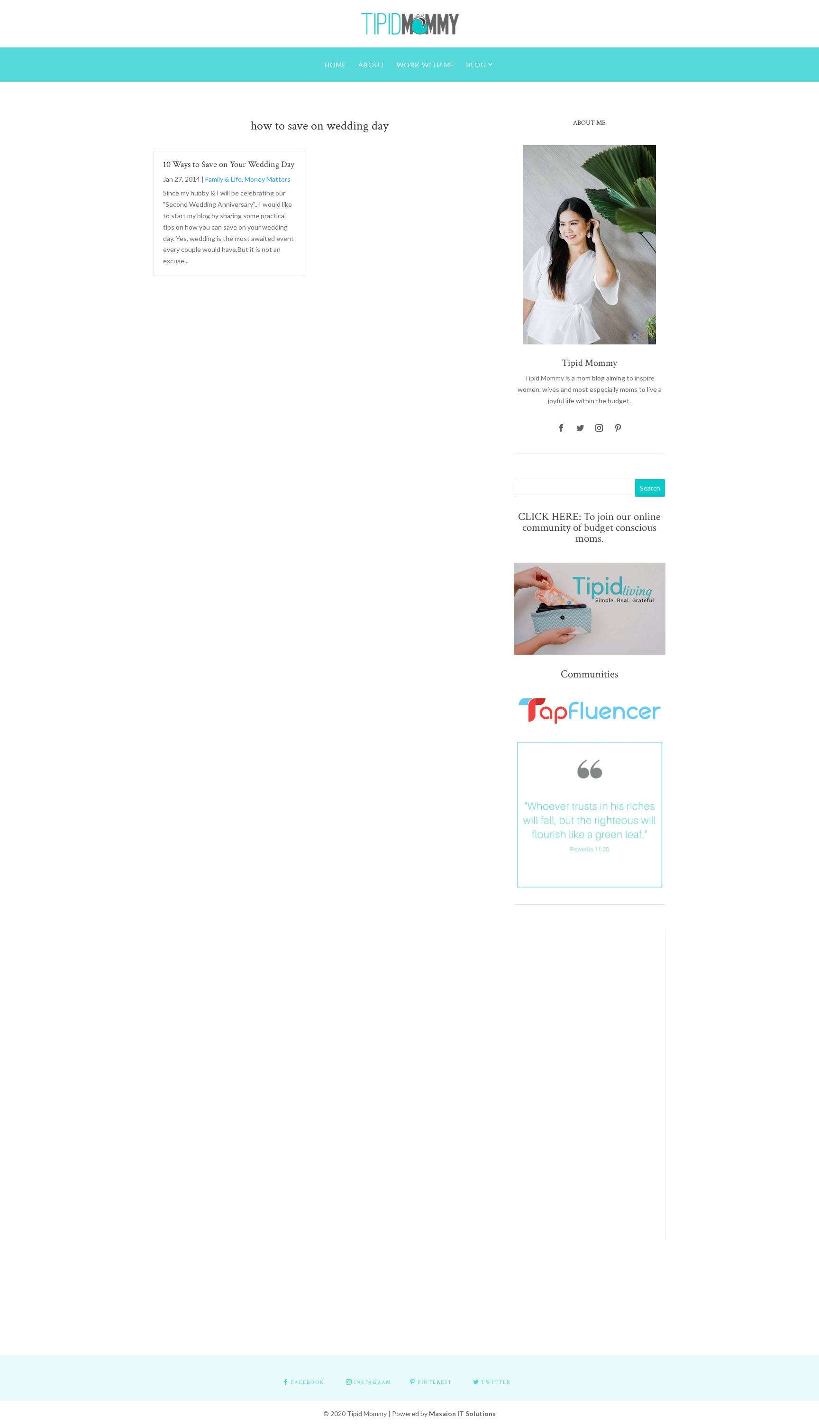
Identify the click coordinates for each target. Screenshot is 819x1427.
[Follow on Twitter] (580, 428)
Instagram (372, 1382)
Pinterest (435, 1382)
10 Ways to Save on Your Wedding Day (228, 164)
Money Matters (268, 179)
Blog (476, 65)
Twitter (496, 1382)
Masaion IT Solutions (462, 1413)
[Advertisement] (582, 1071)
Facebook (307, 1382)
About (371, 65)
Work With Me (426, 65)
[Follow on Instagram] (599, 428)
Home (335, 65)
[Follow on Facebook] (561, 428)
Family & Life (223, 179)
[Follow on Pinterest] (618, 428)
